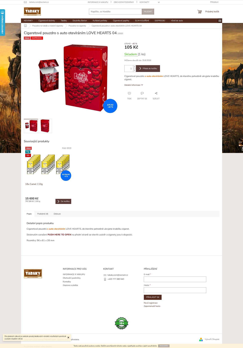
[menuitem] (28, 20)
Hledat (148, 11)
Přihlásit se (152, 297)
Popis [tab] (29, 213)
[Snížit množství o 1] (134, 70)
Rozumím (164, 346)
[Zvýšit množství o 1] (134, 67)
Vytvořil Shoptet (212, 339)
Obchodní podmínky (124, 2)
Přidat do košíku (150, 68)
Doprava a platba (70, 285)
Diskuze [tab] (57, 213)
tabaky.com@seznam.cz (118, 275)
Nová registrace (150, 303)
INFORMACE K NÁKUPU (98, 2)
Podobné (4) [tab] (42, 213)
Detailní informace (132, 85)
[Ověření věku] (121, 323)
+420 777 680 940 (116, 279)
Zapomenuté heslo (152, 306)
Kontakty (144, 2)
